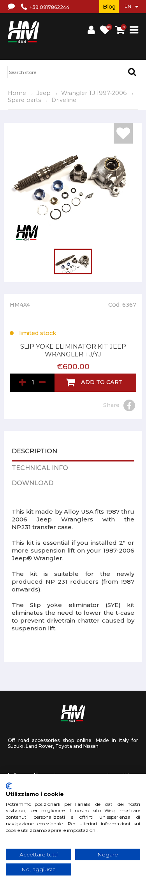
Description (34, 452)
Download (32, 484)
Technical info (40, 468)
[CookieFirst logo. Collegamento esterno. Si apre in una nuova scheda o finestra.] (9, 786)
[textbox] (72, 72)
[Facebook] (129, 405)
